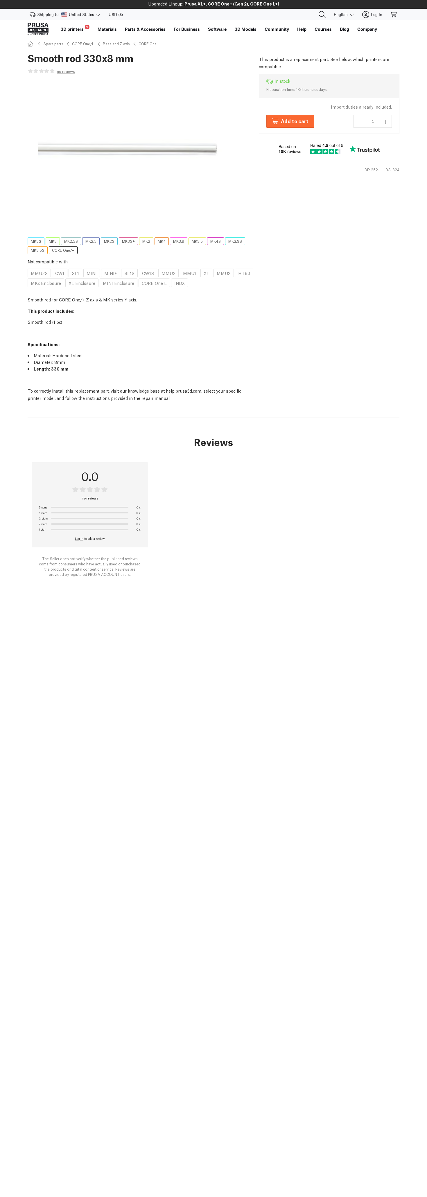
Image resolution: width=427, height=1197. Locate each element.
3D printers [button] (74, 28)
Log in (79, 538)
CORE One (148, 43)
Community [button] (277, 29)
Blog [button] (344, 29)
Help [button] (301, 29)
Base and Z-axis (116, 43)
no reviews (66, 71)
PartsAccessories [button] (145, 29)
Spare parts (53, 43)
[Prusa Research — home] (38, 29)
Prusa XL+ (195, 3)
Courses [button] (323, 29)
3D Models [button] (245, 29)
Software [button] (217, 29)
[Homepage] (31, 43)
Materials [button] (107, 29)
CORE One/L (83, 43)
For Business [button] (187, 29)
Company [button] (367, 29)
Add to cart (294, 121)
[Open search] (322, 14)
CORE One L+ (264, 3)
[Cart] (394, 14)
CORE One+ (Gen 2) (228, 3)
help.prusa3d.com (183, 390)
